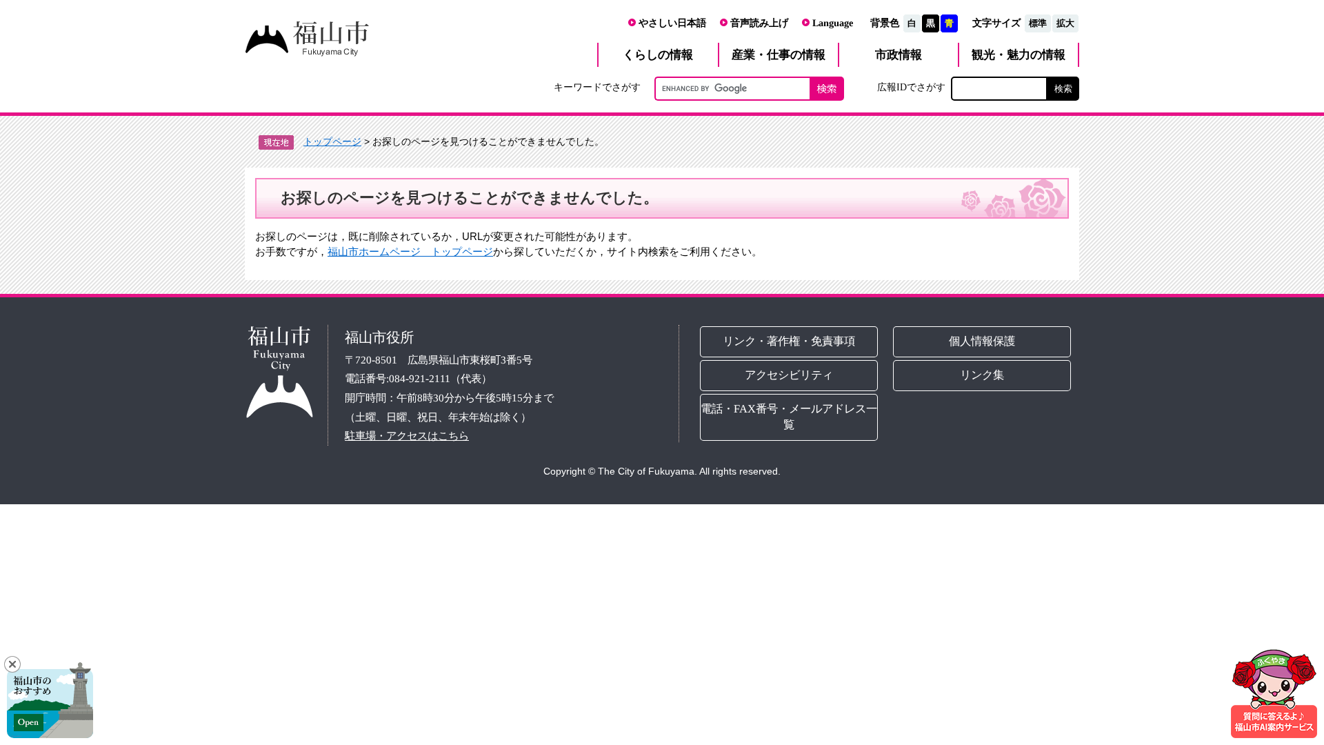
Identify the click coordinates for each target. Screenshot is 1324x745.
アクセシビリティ (789, 374)
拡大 (1065, 23)
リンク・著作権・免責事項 (789, 341)
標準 (1038, 23)
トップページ (332, 141)
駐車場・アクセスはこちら (407, 435)
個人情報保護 (983, 341)
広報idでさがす (911, 86)
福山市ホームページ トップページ (410, 251)
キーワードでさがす (597, 86)
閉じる (12, 664)
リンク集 (983, 374)
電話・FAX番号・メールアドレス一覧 (789, 416)
